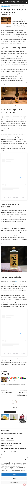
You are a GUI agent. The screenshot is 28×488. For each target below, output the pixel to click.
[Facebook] (2, 374)
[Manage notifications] (24, 485)
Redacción (4, 14)
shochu (22, 384)
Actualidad (3, 419)
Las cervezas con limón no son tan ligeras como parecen (4, 422)
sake (16, 281)
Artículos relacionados (10, 411)
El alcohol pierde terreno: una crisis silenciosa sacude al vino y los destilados (23, 422)
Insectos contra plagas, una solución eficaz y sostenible (21, 394)
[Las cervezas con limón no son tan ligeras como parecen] (5, 417)
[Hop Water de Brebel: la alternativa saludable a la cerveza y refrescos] (14, 417)
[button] (26, 459)
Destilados (8, 6)
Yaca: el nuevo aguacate (7, 438)
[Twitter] (5, 374)
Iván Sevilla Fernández (5, 435)
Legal (18, 486)
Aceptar (14, 474)
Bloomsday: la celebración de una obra (11, 443)
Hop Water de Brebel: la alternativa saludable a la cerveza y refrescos (14, 422)
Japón (19, 384)
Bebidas (5, 5)
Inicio (2, 5)
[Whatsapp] (8, 374)
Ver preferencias (14, 482)
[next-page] (15, 426)
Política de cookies (12, 486)
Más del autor (20, 411)
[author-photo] (14, 402)
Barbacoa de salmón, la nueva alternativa (6, 393)
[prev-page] (13, 426)
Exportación (14, 384)
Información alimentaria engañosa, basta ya (12, 433)
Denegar (14, 478)
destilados (8, 384)
